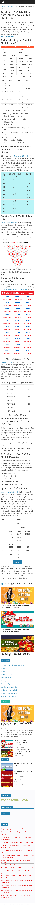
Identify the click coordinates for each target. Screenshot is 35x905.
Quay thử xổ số (9, 492)
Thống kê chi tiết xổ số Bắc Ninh (11, 865)
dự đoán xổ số (20, 156)
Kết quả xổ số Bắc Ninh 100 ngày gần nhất (14, 832)
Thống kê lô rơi (6, 678)
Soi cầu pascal (9, 223)
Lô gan (6, 362)
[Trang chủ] (3, 2)
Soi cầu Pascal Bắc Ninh (9, 687)
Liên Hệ (3, 835)
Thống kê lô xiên (6, 681)
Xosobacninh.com (7, 37)
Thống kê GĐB (6, 668)
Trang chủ (4, 6)
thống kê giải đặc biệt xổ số (14, 289)
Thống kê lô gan (6, 675)
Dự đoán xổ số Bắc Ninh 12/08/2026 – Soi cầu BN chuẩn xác (17, 655)
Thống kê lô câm (7, 671)
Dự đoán (10, 6)
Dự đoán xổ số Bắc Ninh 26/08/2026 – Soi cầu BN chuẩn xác (17, 606)
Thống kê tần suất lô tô (9, 693)
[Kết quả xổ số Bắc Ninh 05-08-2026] (7, 780)
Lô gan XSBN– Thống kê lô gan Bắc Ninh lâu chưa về (17, 842)
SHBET (3, 818)
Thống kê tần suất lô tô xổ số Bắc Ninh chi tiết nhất (17, 868)
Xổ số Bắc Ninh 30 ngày (9, 696)
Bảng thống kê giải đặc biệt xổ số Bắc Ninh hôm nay (17, 829)
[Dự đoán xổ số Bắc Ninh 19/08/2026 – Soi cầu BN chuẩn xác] (17, 612)
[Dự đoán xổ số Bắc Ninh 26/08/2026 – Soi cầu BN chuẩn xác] (17, 588)
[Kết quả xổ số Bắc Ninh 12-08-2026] (7, 772)
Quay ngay (17, 562)
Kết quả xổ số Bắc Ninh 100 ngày (12, 665)
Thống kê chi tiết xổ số (9, 690)
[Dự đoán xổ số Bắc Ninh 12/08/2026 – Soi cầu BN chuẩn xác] (17, 636)
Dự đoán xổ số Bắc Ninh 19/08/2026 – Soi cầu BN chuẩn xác (17, 631)
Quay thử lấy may (7, 684)
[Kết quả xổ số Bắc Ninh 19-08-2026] (7, 764)
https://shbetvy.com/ (18, 904)
